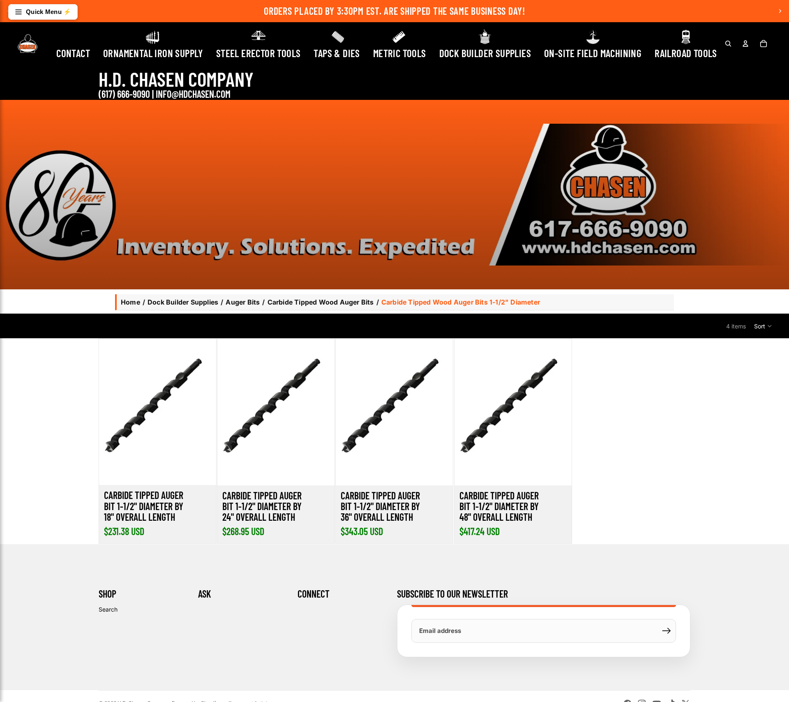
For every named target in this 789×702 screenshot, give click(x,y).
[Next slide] (780, 11)
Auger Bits (243, 302)
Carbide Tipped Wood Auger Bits (321, 302)
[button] (763, 326)
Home (130, 302)
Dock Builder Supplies (183, 302)
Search (108, 609)
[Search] (728, 44)
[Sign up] (666, 630)
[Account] (745, 44)
